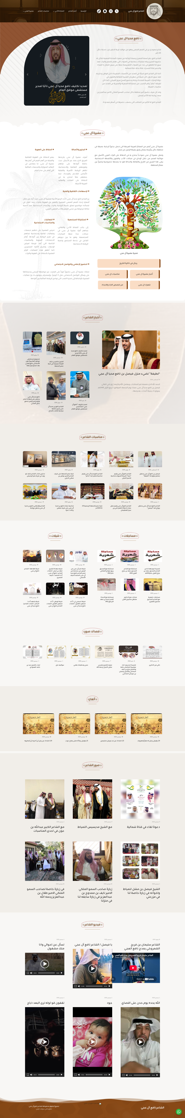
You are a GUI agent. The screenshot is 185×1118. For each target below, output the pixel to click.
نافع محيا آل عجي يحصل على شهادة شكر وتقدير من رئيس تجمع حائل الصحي (31, 400)
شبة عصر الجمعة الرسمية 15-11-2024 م (92, 507)
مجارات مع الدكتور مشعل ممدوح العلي (129, 598)
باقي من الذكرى (154, 665)
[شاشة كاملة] (76, 986)
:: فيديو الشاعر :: (92, 924)
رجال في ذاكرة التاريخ (128, 263)
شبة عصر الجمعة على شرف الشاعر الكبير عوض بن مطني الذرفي (64, 476)
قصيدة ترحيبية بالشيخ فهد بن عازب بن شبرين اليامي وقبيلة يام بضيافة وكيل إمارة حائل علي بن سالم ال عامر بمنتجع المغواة (58, 90)
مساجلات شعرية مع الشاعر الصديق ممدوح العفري (153, 599)
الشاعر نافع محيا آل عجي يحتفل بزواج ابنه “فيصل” (149, 507)
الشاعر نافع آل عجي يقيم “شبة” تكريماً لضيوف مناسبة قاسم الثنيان (121, 476)
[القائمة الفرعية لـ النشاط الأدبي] (53, 11)
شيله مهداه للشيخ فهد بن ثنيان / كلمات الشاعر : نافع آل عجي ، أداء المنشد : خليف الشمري (54, 573)
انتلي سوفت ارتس (42, 1109)
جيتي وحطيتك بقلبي (81, 665)
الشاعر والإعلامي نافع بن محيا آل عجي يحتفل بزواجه (35, 507)
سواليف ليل (60, 665)
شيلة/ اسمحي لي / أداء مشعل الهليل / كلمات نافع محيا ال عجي (77, 603)
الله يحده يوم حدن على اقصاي (141, 1003)
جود (109, 1003)
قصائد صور (83, 101)
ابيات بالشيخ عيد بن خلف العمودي (33, 666)
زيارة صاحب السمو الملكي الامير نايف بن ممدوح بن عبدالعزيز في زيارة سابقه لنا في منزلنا (95, 895)
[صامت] (79, 986)
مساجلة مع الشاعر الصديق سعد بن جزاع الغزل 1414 (129, 571)
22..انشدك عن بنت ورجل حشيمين (112, 740)
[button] (27, 74)
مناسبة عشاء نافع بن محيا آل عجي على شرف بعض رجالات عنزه (64, 508)
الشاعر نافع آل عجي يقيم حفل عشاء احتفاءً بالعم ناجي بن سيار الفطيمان (120, 508)
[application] (92, 968)
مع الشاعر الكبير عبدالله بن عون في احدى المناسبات (47, 829)
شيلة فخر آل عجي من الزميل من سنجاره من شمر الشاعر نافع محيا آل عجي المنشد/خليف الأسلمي (78, 573)
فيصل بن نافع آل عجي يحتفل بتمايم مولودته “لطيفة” (149, 475)
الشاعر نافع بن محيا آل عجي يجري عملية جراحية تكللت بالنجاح (55, 408)
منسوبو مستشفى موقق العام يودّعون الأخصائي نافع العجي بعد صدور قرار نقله (32, 362)
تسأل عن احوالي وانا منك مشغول (51, 947)
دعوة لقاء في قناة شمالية (143, 827)
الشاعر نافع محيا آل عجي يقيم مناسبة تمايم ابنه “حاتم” (92, 475)
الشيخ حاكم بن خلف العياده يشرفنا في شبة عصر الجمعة (55, 363)
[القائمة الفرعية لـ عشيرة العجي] (23, 11)
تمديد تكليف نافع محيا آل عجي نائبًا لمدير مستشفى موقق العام (79, 353)
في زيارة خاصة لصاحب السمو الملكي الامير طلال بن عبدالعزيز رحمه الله (45, 893)
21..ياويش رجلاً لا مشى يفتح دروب (76, 740)
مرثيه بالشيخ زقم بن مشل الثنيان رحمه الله (104, 666)
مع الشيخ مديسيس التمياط (94, 827)
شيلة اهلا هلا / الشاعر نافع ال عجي (31, 569)
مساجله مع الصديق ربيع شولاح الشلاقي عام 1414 (107, 571)
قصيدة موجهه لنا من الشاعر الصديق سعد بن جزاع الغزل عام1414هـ (152, 571)
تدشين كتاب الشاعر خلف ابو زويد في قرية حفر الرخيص (35, 475)
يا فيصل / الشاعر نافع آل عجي (93, 945)
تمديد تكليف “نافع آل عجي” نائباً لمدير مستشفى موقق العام (79, 406)
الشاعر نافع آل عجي (136, 11)
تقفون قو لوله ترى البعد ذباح (45, 1003)
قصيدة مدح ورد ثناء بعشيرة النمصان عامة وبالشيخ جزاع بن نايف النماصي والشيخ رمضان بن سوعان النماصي (127, 669)
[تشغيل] (109, 986)
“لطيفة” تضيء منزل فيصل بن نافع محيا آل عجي (129, 374)
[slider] (94, 986)
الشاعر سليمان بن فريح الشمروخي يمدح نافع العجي (142, 947)
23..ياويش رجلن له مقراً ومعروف (148, 740)
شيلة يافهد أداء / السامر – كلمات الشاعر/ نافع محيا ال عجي (31, 603)
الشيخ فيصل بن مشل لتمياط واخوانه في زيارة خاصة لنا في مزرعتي (141, 893)
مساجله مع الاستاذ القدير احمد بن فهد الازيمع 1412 (107, 599)
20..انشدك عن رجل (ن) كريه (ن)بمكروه (38, 740)
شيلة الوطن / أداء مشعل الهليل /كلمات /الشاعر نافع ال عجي (54, 603)
